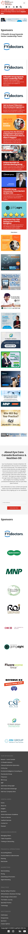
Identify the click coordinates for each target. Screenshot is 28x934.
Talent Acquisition (6, 838)
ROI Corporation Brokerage (9, 788)
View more (14, 232)
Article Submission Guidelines (9, 814)
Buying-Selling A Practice (8, 891)
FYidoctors (4, 777)
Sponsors (3, 811)
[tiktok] (11, 7)
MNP (2, 783)
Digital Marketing (6, 879)
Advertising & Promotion (8, 877)
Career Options (5, 924)
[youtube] (16, 7)
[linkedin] (13, 7)
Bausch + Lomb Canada (8, 759)
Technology (4, 905)
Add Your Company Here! (8, 791)
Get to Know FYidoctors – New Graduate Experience (13, 106)
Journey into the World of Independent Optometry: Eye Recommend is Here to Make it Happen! (14, 135)
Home (2, 803)
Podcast (3, 826)
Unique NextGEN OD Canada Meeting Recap (13, 163)
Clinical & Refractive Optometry (10, 765)
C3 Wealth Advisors (6, 762)
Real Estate (4, 861)
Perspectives (4, 918)
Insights (3, 808)
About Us (3, 806)
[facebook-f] (6, 7)
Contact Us (4, 823)
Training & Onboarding (7, 841)
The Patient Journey (6, 900)
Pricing (3, 874)
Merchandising (5, 871)
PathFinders (4, 915)
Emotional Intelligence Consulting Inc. (11, 771)
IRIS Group (4, 780)
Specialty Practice (6, 902)
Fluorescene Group (6, 774)
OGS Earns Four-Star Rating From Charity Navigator (11, 221)
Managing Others (6, 835)
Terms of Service (6, 817)
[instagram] (9, 7)
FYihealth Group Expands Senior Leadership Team (12, 35)
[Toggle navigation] (24, 2)
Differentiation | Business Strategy (11, 894)
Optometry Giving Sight (8, 786)
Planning (3, 858)
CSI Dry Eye (4, 768)
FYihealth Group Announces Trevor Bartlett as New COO (14, 191)
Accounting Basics (6, 852)
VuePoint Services (6, 820)
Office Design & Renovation (9, 897)
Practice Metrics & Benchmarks (10, 855)
